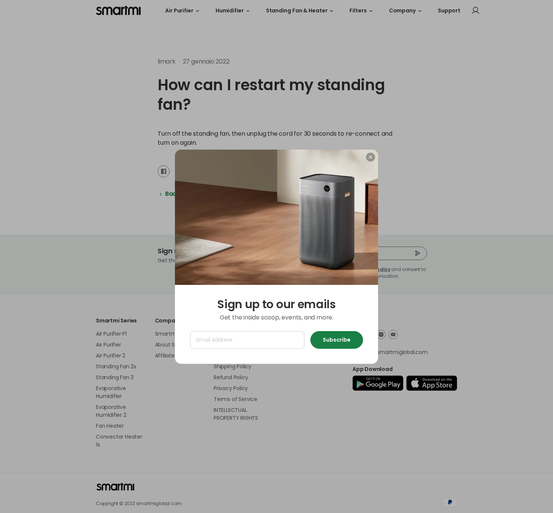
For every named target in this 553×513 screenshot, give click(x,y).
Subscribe (337, 340)
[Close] (370, 157)
